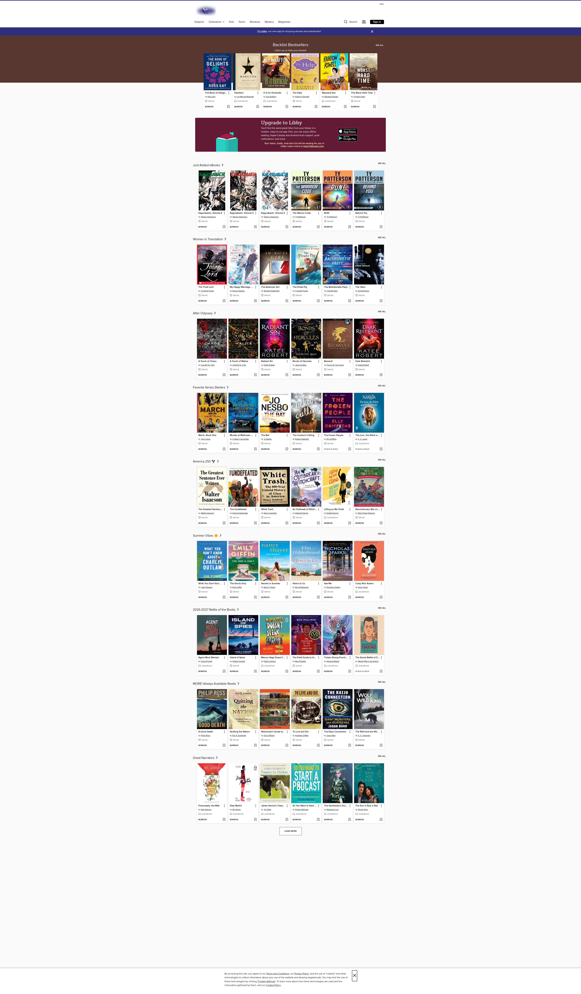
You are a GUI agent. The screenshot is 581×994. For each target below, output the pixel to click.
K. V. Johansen (364, 735)
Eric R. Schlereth (239, 735)
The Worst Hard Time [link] (362, 93)
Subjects (199, 22)
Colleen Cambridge (240, 439)
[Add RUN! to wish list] (349, 227)
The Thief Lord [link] (205, 287)
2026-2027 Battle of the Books (214, 610)
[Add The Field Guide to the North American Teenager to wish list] (318, 672)
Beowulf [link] (328, 361)
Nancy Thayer (269, 587)
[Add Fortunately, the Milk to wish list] (224, 820)
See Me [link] (328, 583)
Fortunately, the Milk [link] (209, 805)
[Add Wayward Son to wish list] (345, 107)
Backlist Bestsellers (290, 45)
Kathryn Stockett (302, 97)
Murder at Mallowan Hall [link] (242, 435)
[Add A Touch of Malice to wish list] (255, 375)
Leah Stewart (206, 587)
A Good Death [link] (205, 731)
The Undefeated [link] (238, 509)
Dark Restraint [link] (362, 361)
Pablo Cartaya (270, 661)
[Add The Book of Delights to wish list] (228, 107)
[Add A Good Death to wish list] (224, 746)
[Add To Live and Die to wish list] (318, 746)
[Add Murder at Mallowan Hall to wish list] (255, 449)
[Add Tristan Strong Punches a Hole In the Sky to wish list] (349, 672)
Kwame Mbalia (333, 661)
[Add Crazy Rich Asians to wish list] (381, 597)
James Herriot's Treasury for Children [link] (273, 805)
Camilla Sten (332, 291)
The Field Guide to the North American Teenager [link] (305, 657)
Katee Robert (269, 365)
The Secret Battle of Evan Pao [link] (367, 657)
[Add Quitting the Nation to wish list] (255, 746)
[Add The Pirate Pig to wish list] (318, 301)
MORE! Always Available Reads (215, 684)
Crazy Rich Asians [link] (364, 583)
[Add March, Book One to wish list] (224, 449)
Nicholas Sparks (333, 587)
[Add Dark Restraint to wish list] (381, 375)
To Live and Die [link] (301, 731)
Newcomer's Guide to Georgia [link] (273, 731)
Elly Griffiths (331, 439)
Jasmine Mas (300, 365)
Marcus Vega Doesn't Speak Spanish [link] (273, 657)
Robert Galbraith (302, 439)
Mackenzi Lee (332, 809)
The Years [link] (360, 287)
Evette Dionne (332, 513)
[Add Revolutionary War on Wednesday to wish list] (381, 523)
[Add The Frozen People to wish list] (349, 449)
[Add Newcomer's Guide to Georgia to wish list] (287, 746)
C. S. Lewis (362, 439)
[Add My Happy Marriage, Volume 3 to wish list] (255, 301)
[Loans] (364, 22)
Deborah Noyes (301, 513)
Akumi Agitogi (238, 291)
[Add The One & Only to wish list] (255, 597)
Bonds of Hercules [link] (302, 361)
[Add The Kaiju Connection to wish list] (349, 746)
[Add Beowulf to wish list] (349, 375)
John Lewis (205, 439)
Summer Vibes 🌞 (206, 536)
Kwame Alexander (240, 513)
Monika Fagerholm (272, 291)
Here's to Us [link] (299, 583)
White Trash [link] (267, 509)
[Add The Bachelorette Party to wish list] (349, 301)
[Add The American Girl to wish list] (287, 301)
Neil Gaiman (206, 809)
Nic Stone (236, 809)
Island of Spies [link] (237, 657)
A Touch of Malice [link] (239, 361)
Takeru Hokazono (208, 217)
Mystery (269, 22)
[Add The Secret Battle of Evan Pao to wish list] (381, 672)
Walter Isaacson (207, 513)
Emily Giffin (237, 587)
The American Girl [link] (270, 287)
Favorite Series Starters (209, 388)
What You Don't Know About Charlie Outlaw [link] (210, 583)
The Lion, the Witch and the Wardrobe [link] (367, 435)
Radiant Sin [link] (267, 361)
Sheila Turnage (238, 661)
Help (382, 4)
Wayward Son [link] (329, 93)
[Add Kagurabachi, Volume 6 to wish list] (224, 227)
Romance (255, 22)
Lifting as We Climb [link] (334, 509)
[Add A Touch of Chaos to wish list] (224, 375)
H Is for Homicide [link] (272, 93)
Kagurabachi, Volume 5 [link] (242, 213)
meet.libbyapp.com (313, 146)
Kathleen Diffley (302, 735)
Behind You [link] (361, 213)
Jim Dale (267, 809)
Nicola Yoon (363, 809)
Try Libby (262, 31)
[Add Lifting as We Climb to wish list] (349, 523)
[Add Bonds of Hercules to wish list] (318, 375)
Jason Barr (331, 735)
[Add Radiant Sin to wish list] (287, 375)
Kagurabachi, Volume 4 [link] (273, 213)
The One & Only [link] (238, 583)
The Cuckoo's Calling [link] (303, 435)
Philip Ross (205, 735)
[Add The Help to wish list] (316, 107)
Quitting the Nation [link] (240, 731)
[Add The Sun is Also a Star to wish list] (381, 820)
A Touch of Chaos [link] (207, 361)
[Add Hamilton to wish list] (257, 107)
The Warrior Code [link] (302, 213)
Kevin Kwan (363, 587)
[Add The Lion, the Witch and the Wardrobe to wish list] (381, 449)
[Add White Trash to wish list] (287, 523)
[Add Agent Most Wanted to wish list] (224, 672)
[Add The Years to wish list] (381, 301)
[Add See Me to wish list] (349, 597)
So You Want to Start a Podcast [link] (305, 805)
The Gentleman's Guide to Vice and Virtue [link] (336, 805)
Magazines (284, 22)
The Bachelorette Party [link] (336, 287)
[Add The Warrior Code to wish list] (318, 227)
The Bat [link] (265, 435)
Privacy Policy (301, 973)
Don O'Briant (269, 735)
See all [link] (379, 45)
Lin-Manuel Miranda (245, 97)
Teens (241, 22)
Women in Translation (208, 239)
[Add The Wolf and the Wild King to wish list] (381, 746)
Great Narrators (204, 758)
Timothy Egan (359, 97)
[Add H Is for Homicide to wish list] (287, 107)
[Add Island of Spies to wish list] (255, 672)
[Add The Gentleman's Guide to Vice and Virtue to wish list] (349, 820)
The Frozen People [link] (333, 435)
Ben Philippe (300, 661)
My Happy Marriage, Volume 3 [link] (242, 287)
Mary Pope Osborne (366, 513)
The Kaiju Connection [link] (335, 731)
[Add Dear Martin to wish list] (255, 820)
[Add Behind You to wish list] (381, 227)
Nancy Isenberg (270, 513)
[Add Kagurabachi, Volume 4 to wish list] (287, 227)
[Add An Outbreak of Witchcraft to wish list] (318, 523)
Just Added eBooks (207, 165)
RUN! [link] (326, 213)
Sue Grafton (271, 97)
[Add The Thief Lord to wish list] (224, 301)
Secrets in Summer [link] (270, 583)
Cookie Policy (273, 985)
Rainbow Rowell (331, 97)
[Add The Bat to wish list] (287, 449)
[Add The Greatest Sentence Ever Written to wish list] (224, 523)
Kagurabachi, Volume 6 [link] (210, 213)
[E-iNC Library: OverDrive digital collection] (206, 11)
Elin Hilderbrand (302, 587)
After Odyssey (203, 313)
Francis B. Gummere (335, 365)
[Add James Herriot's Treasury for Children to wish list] (287, 820)
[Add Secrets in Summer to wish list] (287, 597)
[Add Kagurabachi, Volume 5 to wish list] (255, 227)
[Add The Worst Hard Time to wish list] (374, 107)
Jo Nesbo (268, 439)
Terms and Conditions (277, 973)
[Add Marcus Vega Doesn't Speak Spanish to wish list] (287, 672)
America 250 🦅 (204, 462)
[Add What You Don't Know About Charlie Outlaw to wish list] (224, 597)
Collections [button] (215, 22)
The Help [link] (297, 93)
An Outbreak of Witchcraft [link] (305, 509)
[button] (350, 22)
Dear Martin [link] (236, 805)
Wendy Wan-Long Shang (368, 661)
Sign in (377, 22)
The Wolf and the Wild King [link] (367, 731)
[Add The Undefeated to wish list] (255, 523)
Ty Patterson (300, 217)
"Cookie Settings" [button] (266, 981)
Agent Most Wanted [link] (208, 657)
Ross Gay (211, 97)
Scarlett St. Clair (208, 365)
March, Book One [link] (207, 435)
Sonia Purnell (206, 661)
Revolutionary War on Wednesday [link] (367, 509)
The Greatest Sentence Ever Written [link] (210, 509)
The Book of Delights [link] (216, 93)
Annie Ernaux (363, 291)
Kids (231, 22)
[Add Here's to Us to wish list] (318, 597)
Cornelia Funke (207, 291)
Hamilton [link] (239, 93)
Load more (290, 831)
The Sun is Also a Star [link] (366, 805)
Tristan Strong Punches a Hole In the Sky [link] (336, 657)
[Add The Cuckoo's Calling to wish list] (318, 449)
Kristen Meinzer (301, 809)
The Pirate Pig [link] (300, 287)
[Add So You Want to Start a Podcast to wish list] (318, 820)
